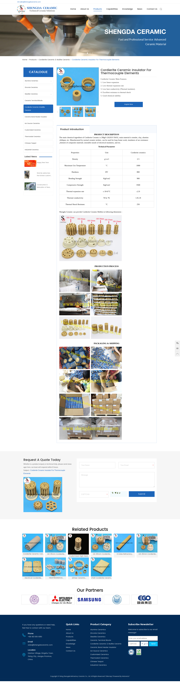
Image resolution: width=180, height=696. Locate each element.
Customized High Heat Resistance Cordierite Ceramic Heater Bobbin (78, 556)
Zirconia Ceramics (31, 87)
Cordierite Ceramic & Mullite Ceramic (54, 59)
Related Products (90, 529)
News (139, 9)
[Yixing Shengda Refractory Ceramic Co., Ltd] (37, 9)
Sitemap (109, 676)
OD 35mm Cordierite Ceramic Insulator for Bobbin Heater (55, 554)
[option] (90, 35)
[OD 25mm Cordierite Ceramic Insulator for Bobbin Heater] (147, 543)
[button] (3, 35)
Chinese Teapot (30, 143)
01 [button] (87, 53)
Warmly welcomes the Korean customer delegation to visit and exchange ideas (44, 174)
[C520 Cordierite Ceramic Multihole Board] (101, 567)
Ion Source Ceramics (32, 123)
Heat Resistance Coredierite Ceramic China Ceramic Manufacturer (55, 578)
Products (97, 9)
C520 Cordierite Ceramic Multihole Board (101, 578)
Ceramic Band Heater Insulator (36, 117)
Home (73, 9)
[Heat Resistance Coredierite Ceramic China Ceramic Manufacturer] (55, 567)
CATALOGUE (38, 72)
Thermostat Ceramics (32, 136)
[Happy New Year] (30, 163)
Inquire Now (128, 104)
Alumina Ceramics (31, 81)
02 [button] (90, 53)
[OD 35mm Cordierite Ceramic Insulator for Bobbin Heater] (55, 543)
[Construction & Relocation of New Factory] (30, 186)
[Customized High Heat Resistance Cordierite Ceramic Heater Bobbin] (78, 544)
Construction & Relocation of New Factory (43, 186)
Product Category (100, 624)
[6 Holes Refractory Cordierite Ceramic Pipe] (124, 543)
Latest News (30, 157)
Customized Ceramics (33, 130)
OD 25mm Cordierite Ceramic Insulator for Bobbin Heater (147, 554)
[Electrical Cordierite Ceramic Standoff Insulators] (32, 567)
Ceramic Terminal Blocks (33, 100)
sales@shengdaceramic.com (30, 2)
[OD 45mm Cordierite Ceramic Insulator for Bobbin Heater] (101, 543)
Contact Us (152, 9)
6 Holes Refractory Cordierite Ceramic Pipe (124, 554)
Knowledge (127, 9)
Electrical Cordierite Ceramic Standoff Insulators (33, 578)
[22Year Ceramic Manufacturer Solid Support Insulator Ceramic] (78, 567)
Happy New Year (43, 162)
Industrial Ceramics (32, 150)
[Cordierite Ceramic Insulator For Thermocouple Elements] (65, 112)
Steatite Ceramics (31, 94)
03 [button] (92, 53)
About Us (84, 9)
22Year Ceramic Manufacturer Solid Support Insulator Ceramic (78, 578)
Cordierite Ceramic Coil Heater (33, 554)
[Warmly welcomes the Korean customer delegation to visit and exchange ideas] (30, 174)
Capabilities (112, 9)
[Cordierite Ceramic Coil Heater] (32, 543)
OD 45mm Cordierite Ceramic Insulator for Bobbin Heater (101, 554)
